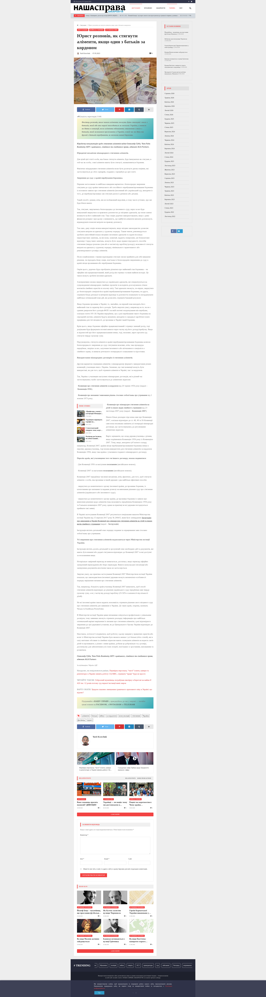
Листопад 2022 (170, 216)
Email (106, 859)
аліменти (85, 716)
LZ (95, 665)
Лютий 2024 (169, 153)
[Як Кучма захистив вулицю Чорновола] (115, 897)
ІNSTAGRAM (115, 704)
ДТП (191, 965)
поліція (98, 965)
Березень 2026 (170, 106)
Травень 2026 (169, 98)
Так (99, 993)
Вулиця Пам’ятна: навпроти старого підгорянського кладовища (137, 940)
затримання (172, 965)
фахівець (81, 720)
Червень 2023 (169, 187)
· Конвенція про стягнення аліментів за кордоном (97, 386)
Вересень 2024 (170, 131)
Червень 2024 (169, 140)
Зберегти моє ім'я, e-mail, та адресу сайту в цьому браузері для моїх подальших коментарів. (115, 869)
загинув (183, 965)
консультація (124, 716)
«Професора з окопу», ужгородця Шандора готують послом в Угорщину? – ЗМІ (94, 412)
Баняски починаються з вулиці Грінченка (114, 940)
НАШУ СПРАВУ (101, 701)
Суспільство (112, 30)
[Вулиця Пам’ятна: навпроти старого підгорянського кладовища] (141, 926)
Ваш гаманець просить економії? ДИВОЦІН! (87, 803)
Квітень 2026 (169, 102)
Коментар (84, 835)
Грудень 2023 (169, 161)
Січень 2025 (169, 127)
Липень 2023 (169, 182)
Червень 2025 (169, 123)
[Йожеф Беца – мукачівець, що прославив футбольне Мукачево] (89, 897)
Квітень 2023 (169, 195)
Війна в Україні (96, 30)
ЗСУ (122, 965)
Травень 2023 (169, 191)
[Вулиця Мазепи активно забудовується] (89, 926)
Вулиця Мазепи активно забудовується (88, 940)
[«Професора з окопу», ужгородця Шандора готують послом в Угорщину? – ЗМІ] (81, 413)
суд (142, 965)
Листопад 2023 (170, 165)
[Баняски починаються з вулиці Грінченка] (115, 926)
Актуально (83, 25)
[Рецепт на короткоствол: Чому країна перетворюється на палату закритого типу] (141, 789)
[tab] (130, 778)
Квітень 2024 (169, 144)
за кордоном (111, 716)
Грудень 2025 (169, 119)
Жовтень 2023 (169, 170)
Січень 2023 (169, 208)
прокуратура (132, 965)
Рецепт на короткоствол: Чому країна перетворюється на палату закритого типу (141, 803)
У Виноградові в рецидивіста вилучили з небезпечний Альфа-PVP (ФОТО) (186, 15)
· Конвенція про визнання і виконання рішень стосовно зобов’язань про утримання (112, 395)
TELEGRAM (129, 704)
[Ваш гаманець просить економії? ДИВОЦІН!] (89, 789)
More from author (144, 778)
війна (102, 716)
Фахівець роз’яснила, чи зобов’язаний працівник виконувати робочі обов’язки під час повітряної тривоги (94, 438)
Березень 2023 (170, 199)
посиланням (112, 464)
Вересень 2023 (170, 174)
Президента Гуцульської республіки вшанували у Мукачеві (175, 73)
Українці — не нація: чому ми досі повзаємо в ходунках (115, 803)
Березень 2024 (170, 148)
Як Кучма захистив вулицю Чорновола (112, 911)
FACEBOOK (101, 704)
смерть (115, 965)
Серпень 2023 (169, 178)
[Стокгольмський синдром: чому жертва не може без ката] (81, 430)
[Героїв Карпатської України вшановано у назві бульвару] (141, 897)
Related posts (130, 778)
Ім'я (82, 859)
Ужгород (161, 965)
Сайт (130, 859)
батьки (94, 716)
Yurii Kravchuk (100, 737)
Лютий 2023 (169, 204)
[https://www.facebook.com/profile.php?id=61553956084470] (189, 1)
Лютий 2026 (169, 110)
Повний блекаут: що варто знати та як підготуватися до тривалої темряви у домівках (128, 15)
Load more (115, 814)
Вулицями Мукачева (85, 907)
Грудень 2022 (169, 212)
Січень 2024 (169, 157)
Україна (145, 716)
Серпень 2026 (169, 93)
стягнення (136, 716)
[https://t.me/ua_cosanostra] (191, 1)
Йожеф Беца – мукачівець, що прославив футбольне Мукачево (89, 911)
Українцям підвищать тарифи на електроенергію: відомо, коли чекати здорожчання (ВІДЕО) (94, 421)
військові (151, 965)
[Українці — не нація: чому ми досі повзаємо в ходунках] (115, 789)
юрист (89, 720)
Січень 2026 (169, 115)
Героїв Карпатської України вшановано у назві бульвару (139, 911)
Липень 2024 (169, 136)
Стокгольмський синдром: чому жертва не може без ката (94, 429)
